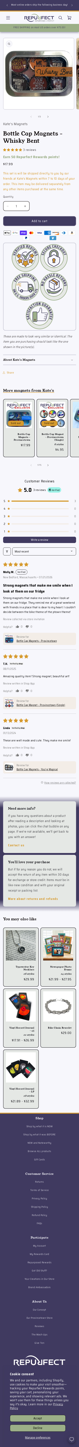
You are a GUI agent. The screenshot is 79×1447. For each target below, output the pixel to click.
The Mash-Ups (40, 1335)
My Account (39, 1246)
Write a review (39, 539)
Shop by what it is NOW (39, 1126)
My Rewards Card (39, 1254)
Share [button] (10, 372)
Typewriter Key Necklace (25, 968)
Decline (37, 1427)
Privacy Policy (39, 1198)
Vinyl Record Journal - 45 (21, 1029)
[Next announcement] (72, 5)
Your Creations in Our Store (40, 1279)
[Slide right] (48, 117)
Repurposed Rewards (40, 1262)
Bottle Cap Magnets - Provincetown (22, 437)
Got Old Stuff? (39, 1271)
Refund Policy (39, 1215)
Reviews (39, 1326)
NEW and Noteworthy (39, 1143)
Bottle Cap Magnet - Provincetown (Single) (53, 437)
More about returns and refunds (33, 898)
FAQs (39, 1223)
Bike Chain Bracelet (59, 1027)
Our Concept (39, 1310)
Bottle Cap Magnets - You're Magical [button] (37, 769)
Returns (39, 1182)
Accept (37, 1418)
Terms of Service (39, 1190)
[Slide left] (31, 117)
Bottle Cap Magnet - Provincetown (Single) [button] (41, 705)
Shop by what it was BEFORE (39, 1134)
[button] (8, 17)
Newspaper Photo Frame (61, 968)
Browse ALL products (39, 1151)
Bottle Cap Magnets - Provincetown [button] (37, 641)
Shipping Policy (39, 1207)
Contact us (16, 845)
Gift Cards (39, 1159)
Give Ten (39, 1343)
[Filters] (7, 551)
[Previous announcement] (7, 5)
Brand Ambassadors (39, 1287)
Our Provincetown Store (39, 1318)
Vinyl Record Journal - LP (21, 1090)
